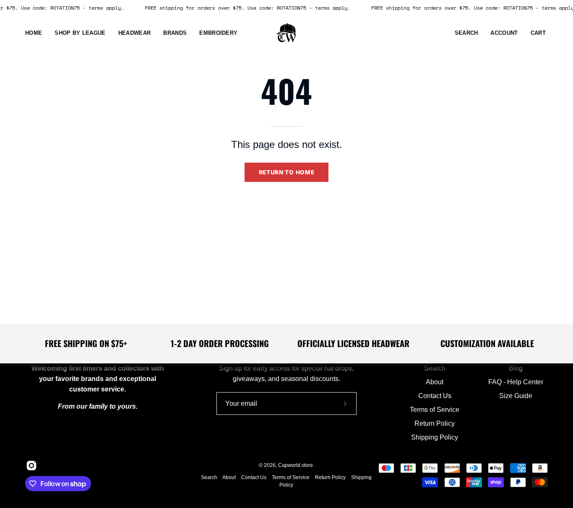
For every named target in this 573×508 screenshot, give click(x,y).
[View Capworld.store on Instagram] (30, 465)
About (435, 382)
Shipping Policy (435, 437)
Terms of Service (435, 409)
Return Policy (435, 423)
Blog (516, 368)
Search (434, 368)
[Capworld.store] (286, 33)
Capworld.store (295, 465)
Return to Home (287, 172)
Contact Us (434, 395)
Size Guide (515, 395)
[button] (134, 33)
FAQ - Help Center (515, 382)
